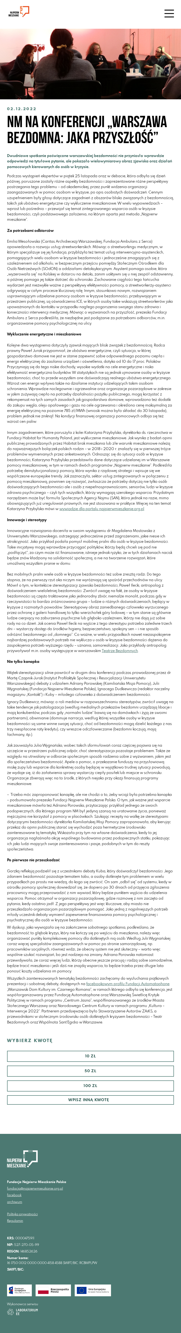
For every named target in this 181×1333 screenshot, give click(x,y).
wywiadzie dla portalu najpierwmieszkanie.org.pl (101, 509)
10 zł (90, 1056)
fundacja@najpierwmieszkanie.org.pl (35, 1188)
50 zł (91, 1071)
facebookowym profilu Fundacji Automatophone (127, 984)
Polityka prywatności (22, 1214)
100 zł (90, 1086)
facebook (14, 1195)
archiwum (14, 1202)
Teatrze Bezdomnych (120, 651)
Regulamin (15, 1221)
